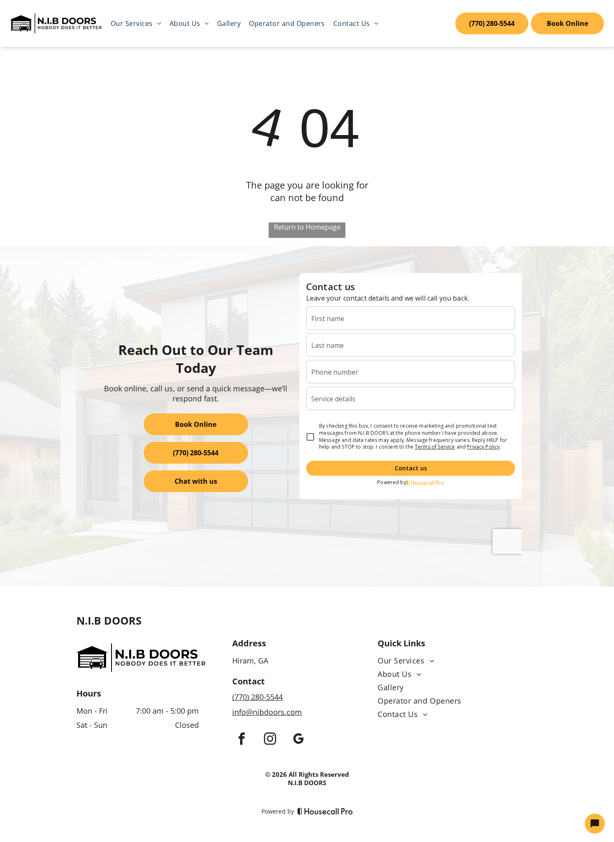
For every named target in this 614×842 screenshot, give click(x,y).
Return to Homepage (307, 227)
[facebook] (241, 740)
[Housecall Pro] (325, 811)
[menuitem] (136, 23)
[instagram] (270, 740)
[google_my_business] (298, 740)
